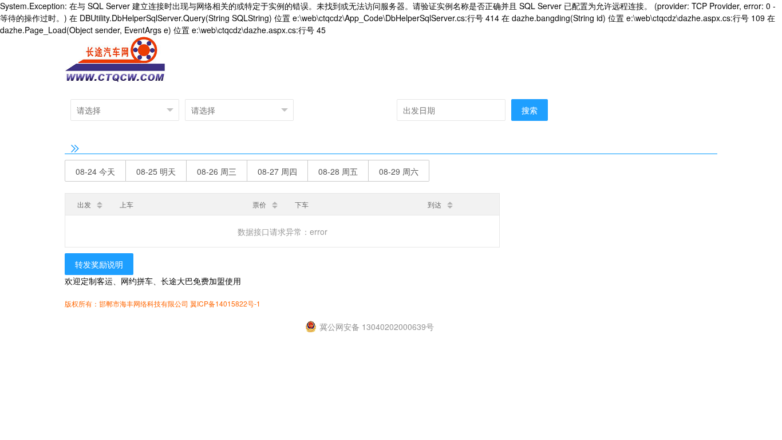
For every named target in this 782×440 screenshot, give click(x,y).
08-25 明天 (156, 171)
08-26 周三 (216, 171)
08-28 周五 (338, 171)
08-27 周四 (277, 171)
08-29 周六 (398, 171)
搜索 (530, 110)
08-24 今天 (95, 171)
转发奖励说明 (99, 264)
